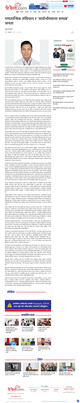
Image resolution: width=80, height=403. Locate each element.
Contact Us (29, 401)
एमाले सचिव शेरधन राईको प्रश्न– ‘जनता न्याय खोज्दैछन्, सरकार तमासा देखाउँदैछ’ (28, 329)
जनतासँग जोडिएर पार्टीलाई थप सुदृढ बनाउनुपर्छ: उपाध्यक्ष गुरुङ (44, 329)
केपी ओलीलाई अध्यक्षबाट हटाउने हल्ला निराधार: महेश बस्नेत (44, 349)
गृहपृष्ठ (17, 12)
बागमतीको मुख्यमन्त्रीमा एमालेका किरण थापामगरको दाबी (48, 374)
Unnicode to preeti (22, 401)
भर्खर (63, 70)
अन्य (63, 12)
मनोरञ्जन (44, 12)
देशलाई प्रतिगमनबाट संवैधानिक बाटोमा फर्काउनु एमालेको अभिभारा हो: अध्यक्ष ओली (11, 330)
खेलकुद (34, 12)
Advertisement (14, 401)
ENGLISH (65, 1)
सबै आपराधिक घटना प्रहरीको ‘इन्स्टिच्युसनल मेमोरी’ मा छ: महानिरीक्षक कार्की (11, 349)
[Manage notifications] (77, 400)
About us (7, 401)
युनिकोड (73, 1)
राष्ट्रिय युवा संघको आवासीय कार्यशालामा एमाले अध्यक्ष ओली (66, 374)
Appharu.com (64, 401)
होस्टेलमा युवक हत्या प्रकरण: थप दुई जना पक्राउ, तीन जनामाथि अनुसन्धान (28, 349)
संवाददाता (9, 32)
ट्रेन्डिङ (40, 360)
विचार (39, 12)
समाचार (21, 12)
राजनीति (26, 12)
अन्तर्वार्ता (53, 12)
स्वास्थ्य (58, 12)
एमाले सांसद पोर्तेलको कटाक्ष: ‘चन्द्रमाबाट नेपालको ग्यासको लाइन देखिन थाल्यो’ (30, 375)
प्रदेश (49, 12)
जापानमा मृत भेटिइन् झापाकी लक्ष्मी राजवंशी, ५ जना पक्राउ (12, 374)
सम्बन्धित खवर (28, 315)
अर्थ (31, 12)
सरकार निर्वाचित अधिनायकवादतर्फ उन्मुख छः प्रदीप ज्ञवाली (64, 109)
